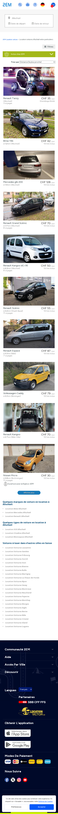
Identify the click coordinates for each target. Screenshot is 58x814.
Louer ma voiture (28, 6)
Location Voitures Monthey (17, 600)
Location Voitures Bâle (15, 615)
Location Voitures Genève (17, 551)
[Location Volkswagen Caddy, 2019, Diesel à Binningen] (29, 376)
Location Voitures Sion (15, 562)
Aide (35, 6)
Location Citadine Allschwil (17, 533)
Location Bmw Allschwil (15, 508)
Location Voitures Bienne (16, 566)
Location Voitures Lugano (17, 626)
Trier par (15, 62)
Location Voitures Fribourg (17, 555)
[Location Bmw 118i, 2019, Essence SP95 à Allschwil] (29, 124)
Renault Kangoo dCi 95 (15, 265)
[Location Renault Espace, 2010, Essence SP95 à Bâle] (29, 333)
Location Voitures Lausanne (18, 547)
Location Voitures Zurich (16, 559)
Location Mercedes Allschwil (18, 512)
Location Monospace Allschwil (19, 537)
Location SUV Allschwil (15, 529)
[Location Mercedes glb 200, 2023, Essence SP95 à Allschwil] (29, 165)
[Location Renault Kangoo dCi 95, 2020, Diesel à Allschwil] (29, 248)
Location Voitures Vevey (16, 585)
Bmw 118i (7, 140)
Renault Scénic (11, 308)
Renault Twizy (10, 98)
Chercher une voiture (20, 6)
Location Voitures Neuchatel (18, 592)
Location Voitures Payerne (17, 596)
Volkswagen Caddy (13, 393)
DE (43, 6)
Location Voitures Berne (16, 611)
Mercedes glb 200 (12, 182)
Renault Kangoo (11, 434)
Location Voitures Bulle (16, 570)
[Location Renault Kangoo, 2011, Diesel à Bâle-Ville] (29, 417)
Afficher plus (29, 493)
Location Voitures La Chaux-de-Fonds (22, 577)
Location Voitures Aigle (16, 607)
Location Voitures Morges (17, 604)
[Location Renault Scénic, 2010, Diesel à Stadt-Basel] (29, 291)
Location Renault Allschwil (17, 516)
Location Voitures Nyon (16, 581)
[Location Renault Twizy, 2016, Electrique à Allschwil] (29, 81)
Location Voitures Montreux (18, 589)
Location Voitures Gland (16, 622)
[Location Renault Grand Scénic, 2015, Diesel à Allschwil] (29, 206)
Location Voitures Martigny (17, 574)
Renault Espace (11, 350)
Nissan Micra (9, 475)
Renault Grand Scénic (14, 223)
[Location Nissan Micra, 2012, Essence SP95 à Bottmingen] (29, 458)
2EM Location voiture (10, 39)
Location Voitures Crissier (17, 619)
